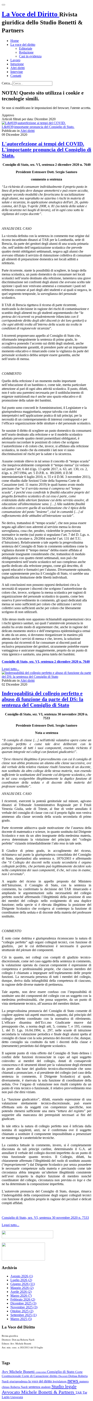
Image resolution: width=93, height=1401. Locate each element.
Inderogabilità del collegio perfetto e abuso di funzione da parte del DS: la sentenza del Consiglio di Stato (42, 699)
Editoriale (25, 48)
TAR (79, 1392)
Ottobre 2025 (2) (21, 1311)
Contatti (15, 75)
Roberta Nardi (19, 1387)
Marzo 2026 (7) (21, 1295)
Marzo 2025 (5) (21, 1319)
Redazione (26, 52)
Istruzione (17, 64)
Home (14, 41)
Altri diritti (17, 68)
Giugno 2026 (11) (22, 1284)
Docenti (63, 1376)
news (73, 1381)
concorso (41, 1372)
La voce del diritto (22, 44)
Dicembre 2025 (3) (23, 1303)
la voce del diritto (40, 1381)
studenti (46, 1387)
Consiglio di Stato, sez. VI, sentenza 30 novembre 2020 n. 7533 (45, 1217)
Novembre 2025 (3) (23, 1307)
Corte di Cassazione (36, 1376)
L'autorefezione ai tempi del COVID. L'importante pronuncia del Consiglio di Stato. (46, 149)
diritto (54, 1376)
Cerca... (7, 83)
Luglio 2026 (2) (21, 1280)
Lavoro (15, 60)
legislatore (60, 1381)
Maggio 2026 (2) (22, 1288)
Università (16, 1397)
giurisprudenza (19, 1381)
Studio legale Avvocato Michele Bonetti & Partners (39, 1389)
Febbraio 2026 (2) (22, 1299)
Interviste (16, 72)
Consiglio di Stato (61, 1372)
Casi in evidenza (30, 56)
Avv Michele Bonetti (19, 1371)
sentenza (35, 1387)
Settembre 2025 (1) (23, 1315)
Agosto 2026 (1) (21, 1276)
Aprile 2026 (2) (21, 1291)
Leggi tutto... (10, 669)
